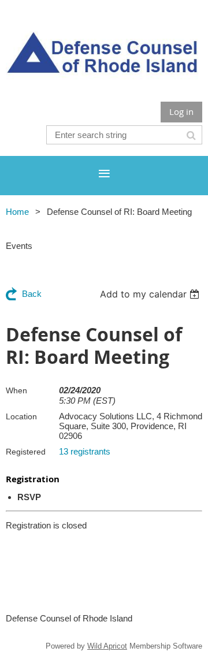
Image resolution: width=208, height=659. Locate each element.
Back (32, 294)
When (16, 390)
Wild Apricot (107, 646)
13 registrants (84, 451)
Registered (26, 451)
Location (21, 416)
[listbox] (151, 294)
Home (17, 212)
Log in (181, 111)
